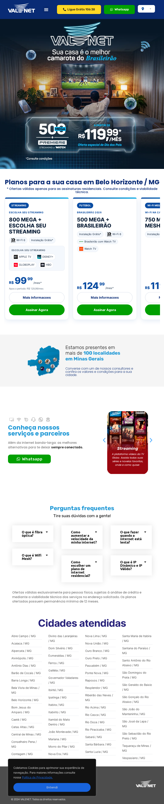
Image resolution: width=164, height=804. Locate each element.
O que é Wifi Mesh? (31, 557)
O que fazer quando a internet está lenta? (131, 537)
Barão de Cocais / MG (26, 673)
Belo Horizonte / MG (25, 700)
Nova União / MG (96, 643)
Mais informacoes (37, 297)
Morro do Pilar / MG (61, 746)
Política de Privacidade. (37, 777)
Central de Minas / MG (26, 734)
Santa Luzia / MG (96, 751)
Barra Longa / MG (23, 680)
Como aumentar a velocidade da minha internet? (84, 537)
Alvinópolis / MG (22, 658)
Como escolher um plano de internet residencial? (81, 569)
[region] (52, 777)
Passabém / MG (96, 665)
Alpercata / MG (21, 650)
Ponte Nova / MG (96, 673)
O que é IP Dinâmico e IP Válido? (131, 565)
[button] (46, 9)
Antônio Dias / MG (23, 665)
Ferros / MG (56, 663)
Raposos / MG (95, 680)
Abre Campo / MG (23, 636)
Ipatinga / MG (57, 697)
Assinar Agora (37, 310)
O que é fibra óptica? (32, 534)
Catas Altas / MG (22, 727)
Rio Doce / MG (95, 722)
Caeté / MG (19, 719)
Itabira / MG (56, 704)
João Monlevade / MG (63, 731)
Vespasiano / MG (133, 758)
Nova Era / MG (58, 754)
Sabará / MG (93, 737)
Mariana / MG (57, 739)
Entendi (52, 787)
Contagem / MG (22, 754)
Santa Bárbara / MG (98, 744)
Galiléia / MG (56, 670)
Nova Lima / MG (96, 636)
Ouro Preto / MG (96, 658)
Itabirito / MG (57, 712)
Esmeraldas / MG (60, 655)
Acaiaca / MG (20, 643)
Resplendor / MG (96, 687)
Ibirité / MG (55, 690)
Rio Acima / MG (95, 707)
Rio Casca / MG (95, 714)
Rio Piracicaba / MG (98, 729)
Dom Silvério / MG (60, 648)
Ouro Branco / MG (97, 650)
